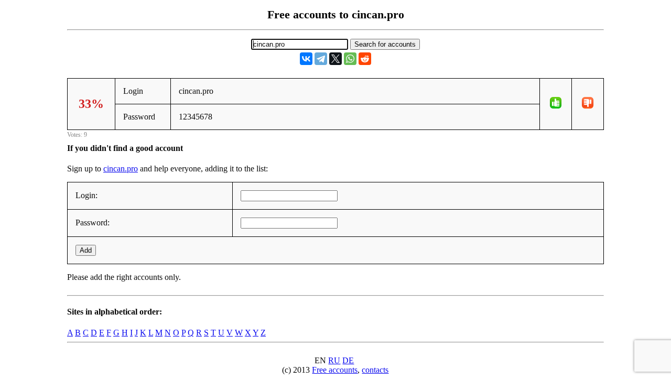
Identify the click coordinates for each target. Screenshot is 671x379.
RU (334, 360)
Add (86, 250)
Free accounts (335, 369)
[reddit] (365, 58)
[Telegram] (321, 58)
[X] (335, 58)
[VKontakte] (306, 58)
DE (348, 360)
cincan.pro (120, 168)
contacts (375, 369)
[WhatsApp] (350, 58)
